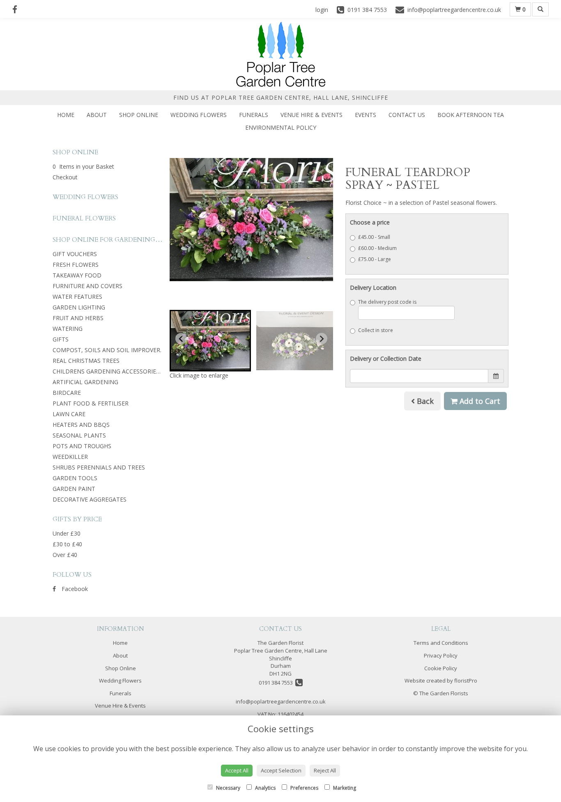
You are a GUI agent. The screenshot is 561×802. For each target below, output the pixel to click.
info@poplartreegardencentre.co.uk (281, 701)
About (97, 115)
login (321, 10)
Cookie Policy (440, 668)
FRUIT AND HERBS (78, 318)
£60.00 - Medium (377, 248)
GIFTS (61, 339)
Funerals (253, 115)
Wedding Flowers (198, 115)
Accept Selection (281, 770)
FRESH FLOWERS (76, 264)
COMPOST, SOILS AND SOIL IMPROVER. (107, 350)
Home (65, 115)
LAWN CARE (69, 414)
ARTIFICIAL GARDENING (85, 382)
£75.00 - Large (374, 259)
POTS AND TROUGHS (82, 446)
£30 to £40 (67, 544)
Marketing (344, 787)
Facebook (74, 589)
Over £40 (65, 555)
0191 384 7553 (277, 682)
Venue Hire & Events (311, 115)
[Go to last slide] (181, 338)
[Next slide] (321, 338)
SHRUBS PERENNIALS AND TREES (99, 467)
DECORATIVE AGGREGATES (89, 499)
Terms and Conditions (441, 642)
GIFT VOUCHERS (75, 254)
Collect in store (375, 330)
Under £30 (66, 533)
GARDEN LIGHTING (79, 307)
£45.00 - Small (374, 237)
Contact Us (407, 115)
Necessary (227, 787)
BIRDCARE (67, 392)
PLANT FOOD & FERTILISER (91, 403)
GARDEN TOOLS (75, 478)
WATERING (68, 328)
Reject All (325, 770)
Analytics (265, 787)
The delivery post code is (387, 301)
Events (365, 115)
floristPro (465, 680)
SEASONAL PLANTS (79, 435)
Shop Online (138, 115)
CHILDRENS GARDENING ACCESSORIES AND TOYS (121, 371)
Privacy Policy (441, 655)
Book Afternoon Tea (470, 115)
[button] (210, 340)
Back (424, 401)
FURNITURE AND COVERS (87, 286)
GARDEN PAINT (74, 489)
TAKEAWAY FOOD (77, 275)
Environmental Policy (280, 127)
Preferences (303, 787)
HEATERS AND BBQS (81, 424)
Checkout (65, 177)
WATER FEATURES (77, 296)
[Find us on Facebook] (17, 9)
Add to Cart (479, 401)
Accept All (236, 770)
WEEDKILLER (70, 457)
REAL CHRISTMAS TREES (86, 360)
